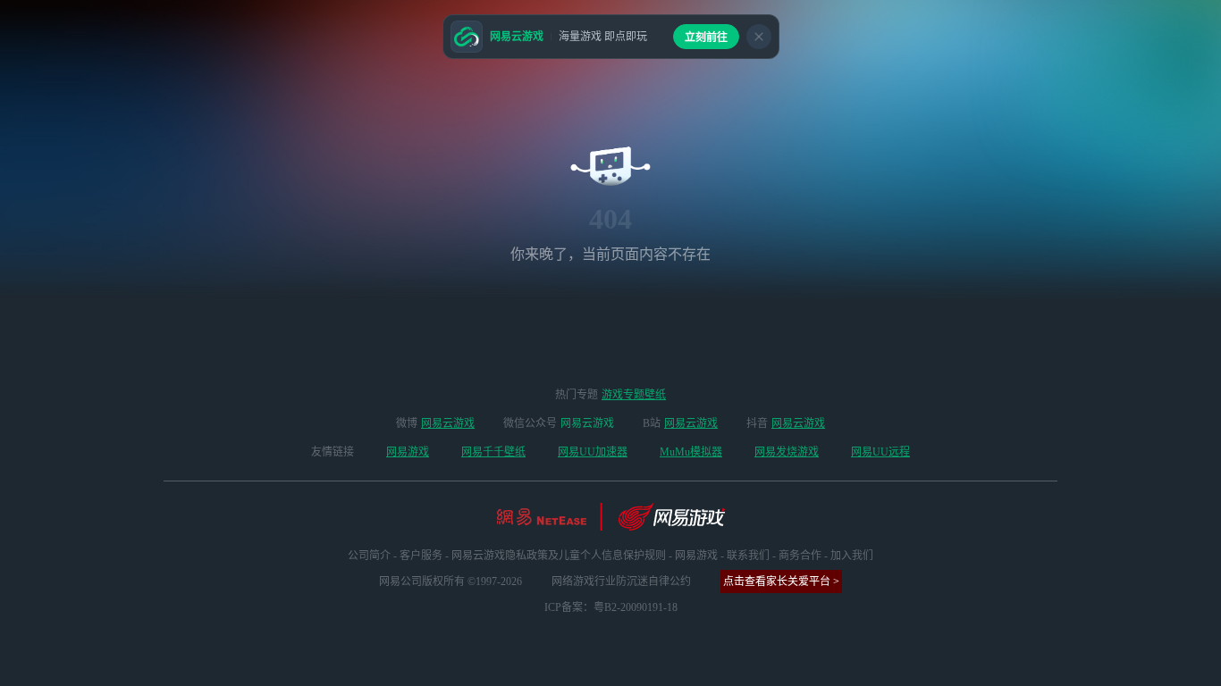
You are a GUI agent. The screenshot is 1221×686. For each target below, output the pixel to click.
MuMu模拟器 (691, 452)
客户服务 (421, 555)
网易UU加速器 (592, 452)
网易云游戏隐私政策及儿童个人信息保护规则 (558, 555)
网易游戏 (407, 452)
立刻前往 (706, 37)
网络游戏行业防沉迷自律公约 (621, 581)
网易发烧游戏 (786, 452)
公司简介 (369, 555)
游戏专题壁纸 (634, 395)
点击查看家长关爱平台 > (781, 581)
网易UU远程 (880, 452)
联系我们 (748, 555)
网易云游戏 (448, 423)
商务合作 (800, 555)
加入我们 (851, 555)
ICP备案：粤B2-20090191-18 (611, 607)
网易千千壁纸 (493, 452)
